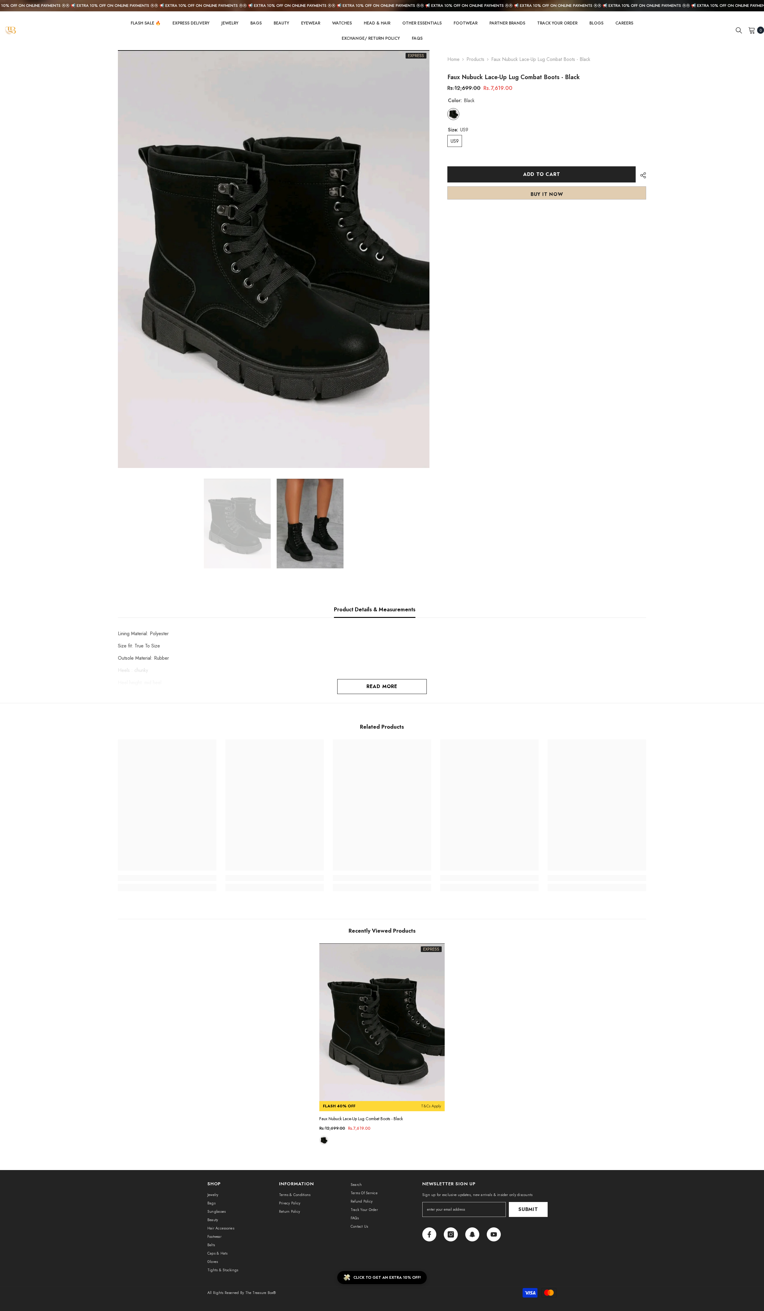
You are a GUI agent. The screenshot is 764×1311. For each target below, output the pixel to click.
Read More (382, 686)
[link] (167, 878)
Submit (528, 1209)
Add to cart (541, 174)
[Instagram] (451, 1234)
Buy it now (547, 194)
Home (453, 59)
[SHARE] (641, 175)
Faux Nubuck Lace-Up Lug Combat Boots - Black (361, 1119)
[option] (274, 259)
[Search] (739, 30)
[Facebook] (429, 1234)
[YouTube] (494, 1234)
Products (475, 59)
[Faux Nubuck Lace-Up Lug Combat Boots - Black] (382, 1027)
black (323, 1140)
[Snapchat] (472, 1234)
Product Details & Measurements (374, 609)
